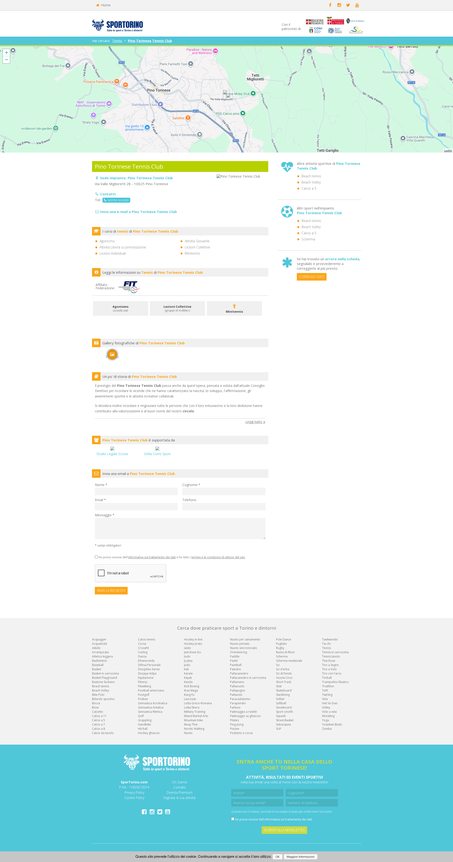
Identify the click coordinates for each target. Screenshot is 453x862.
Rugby (280, 648)
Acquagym (99, 639)
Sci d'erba (282, 669)
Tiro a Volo (329, 669)
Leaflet (448, 150)
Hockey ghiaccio (149, 733)
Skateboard (284, 690)
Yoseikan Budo (332, 724)
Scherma (308, 239)
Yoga (325, 720)
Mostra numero (117, 200)
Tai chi (326, 644)
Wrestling (328, 716)
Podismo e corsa (241, 733)
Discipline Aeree (149, 669)
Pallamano (237, 682)
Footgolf (143, 695)
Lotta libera (191, 707)
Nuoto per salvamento (245, 639)
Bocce (96, 703)
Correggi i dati (311, 276)
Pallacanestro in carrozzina (248, 678)
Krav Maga (191, 690)
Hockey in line (193, 639)
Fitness (142, 682)
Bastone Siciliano (103, 682)
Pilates (234, 720)
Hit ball (142, 729)
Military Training (194, 712)
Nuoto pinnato (240, 644)
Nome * (101, 484)
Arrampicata (100, 652)
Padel (234, 661)
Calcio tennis (146, 639)
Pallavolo (236, 695)
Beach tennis (311, 176)
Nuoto (188, 733)
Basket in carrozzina (105, 673)
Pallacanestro (239, 673)
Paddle (234, 656)
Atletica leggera (102, 656)
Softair (280, 699)
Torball (327, 678)
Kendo (188, 682)
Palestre (235, 669)
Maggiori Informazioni (301, 856)
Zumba (327, 729)
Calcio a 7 (98, 724)
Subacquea (283, 724)
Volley (326, 707)
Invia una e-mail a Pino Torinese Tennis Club (138, 211)
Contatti (179, 787)
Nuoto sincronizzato (243, 648)
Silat (278, 686)
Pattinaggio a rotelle (243, 712)
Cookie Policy (134, 797)
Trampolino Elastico (335, 682)
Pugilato (281, 644)
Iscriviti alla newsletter (284, 830)
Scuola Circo (284, 678)
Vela (325, 699)
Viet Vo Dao (330, 703)
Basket (96, 669)
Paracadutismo (240, 699)
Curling (142, 652)
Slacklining (283, 695)
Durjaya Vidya (147, 673)
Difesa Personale (149, 665)
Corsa (142, 644)
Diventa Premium (180, 792)
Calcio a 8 (98, 729)
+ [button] (6, 52)
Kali (186, 669)
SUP (278, 729)
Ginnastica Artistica (151, 707)
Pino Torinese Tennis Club (150, 40)
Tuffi (325, 690)
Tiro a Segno (330, 665)
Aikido (96, 648)
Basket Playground (104, 678)
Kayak (188, 678)
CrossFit (143, 648)
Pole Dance (283, 639)
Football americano (151, 690)
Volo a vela (329, 712)
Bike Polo (98, 695)
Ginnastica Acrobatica (152, 703)
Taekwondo (330, 639)
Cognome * (191, 484)
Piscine (234, 729)
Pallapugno (237, 690)
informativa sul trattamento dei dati (152, 557)
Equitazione (146, 678)
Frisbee (143, 699)
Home (105, 5)
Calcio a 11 (99, 716)
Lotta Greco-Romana (198, 703)
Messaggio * (104, 515)
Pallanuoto (237, 686)
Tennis (117, 40)
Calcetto (97, 712)
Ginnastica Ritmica (150, 712)
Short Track (283, 682)
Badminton (99, 661)
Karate (188, 673)
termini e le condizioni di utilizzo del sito (218, 557)
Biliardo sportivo (103, 699)
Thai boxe (328, 661)
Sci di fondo (284, 673)
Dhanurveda (146, 661)
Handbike (144, 724)
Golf (141, 716)
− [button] (6, 60)
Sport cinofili (284, 712)
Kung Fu (189, 695)
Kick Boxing (191, 686)
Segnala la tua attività (179, 797)
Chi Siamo (179, 782)
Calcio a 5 (309, 188)
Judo (187, 665)
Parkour (235, 707)
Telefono (189, 500)
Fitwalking (144, 686)
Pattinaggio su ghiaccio (245, 716)
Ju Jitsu (188, 661)
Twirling (327, 695)
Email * (100, 500)
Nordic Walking (194, 729)
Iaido (187, 648)
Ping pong (236, 724)
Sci (278, 665)
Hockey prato (193, 644)
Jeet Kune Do (192, 652)
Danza (142, 656)
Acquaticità (99, 644)
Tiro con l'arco (331, 673)
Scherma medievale (289, 661)
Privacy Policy (134, 792)
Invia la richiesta (111, 590)
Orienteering (238, 652)
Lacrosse (190, 699)
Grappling (144, 720)
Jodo (187, 656)
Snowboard (284, 707)
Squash (281, 716)
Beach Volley (311, 182)
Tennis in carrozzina (335, 652)
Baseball (98, 665)
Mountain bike (193, 720)
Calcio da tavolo (103, 733)
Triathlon (328, 686)
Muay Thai (190, 724)
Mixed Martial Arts (196, 716)
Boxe (95, 707)
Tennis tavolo (331, 656)
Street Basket (285, 720)
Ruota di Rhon (285, 652)
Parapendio (238, 703)
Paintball (236, 665)
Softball (281, 703)
